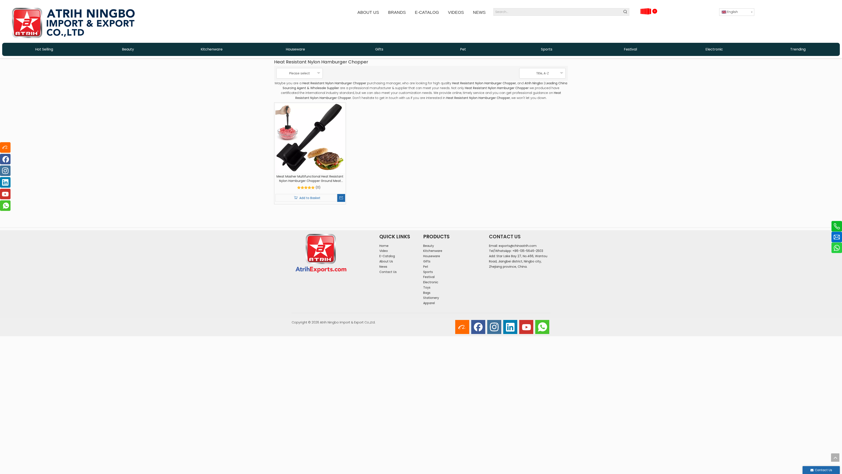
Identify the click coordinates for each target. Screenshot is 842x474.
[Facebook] (478, 327)
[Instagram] (494, 327)
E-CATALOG (427, 12)
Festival (429, 277)
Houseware (431, 256)
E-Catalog (387, 256)
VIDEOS (456, 12)
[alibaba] (462, 327)
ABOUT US (368, 12)
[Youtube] (526, 327)
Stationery (431, 298)
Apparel (429, 303)
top (835, 457)
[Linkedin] (510, 327)
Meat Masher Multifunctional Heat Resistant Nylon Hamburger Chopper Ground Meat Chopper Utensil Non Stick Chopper (310, 178)
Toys (426, 287)
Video (383, 251)
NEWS (479, 12)
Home (384, 246)
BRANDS (397, 12)
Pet (425, 266)
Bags (426, 293)
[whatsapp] (542, 327)
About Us (386, 261)
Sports (428, 272)
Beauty (428, 246)
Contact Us (388, 272)
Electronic (430, 282)
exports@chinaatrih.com (518, 246)
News (383, 266)
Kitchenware (432, 251)
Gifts (426, 261)
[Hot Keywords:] (625, 12)
